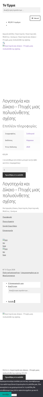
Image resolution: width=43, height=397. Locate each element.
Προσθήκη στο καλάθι (14, 175)
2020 (28, 147)
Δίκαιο (15, 208)
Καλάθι (11, 301)
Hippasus (30, 140)
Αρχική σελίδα (8, 34)
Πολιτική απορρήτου (11, 272)
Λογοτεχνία (19, 34)
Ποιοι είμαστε (8, 221)
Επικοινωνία (8, 230)
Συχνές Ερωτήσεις (10, 226)
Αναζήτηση (12, 286)
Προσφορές (7, 217)
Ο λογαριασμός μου (16, 283)
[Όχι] (14, 395)
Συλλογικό (30, 133)
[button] (4, 43)
